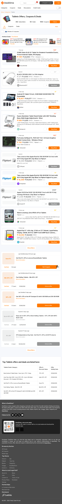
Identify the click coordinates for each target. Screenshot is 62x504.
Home (2, 12)
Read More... (47, 443)
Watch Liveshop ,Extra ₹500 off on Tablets (31, 213)
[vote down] (51, 50)
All (4, 26)
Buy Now (54, 65)
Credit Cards (36, 8)
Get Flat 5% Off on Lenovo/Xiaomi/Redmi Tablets (31, 258)
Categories (7, 12)
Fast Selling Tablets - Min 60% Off (27, 277)
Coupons (10, 26)
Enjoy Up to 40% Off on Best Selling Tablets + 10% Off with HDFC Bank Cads (36, 316)
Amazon (38, 57)
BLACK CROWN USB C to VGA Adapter (30, 74)
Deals (18, 26)
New (56, 26)
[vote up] (58, 50)
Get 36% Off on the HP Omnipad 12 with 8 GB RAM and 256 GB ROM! (37, 296)
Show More (31, 248)
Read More (5, 411)
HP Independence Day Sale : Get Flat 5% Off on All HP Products (36, 335)
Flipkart (36, 142)
